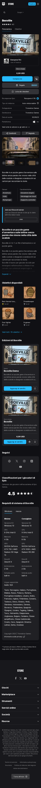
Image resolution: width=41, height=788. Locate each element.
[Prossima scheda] (37, 163)
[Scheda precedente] (3, 163)
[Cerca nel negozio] (4, 12)
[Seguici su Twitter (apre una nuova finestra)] (16, 461)
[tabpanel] (20, 545)
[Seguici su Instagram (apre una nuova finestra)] (24, 461)
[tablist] (20, 511)
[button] (20, 274)
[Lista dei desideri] (35, 388)
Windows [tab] (8, 511)
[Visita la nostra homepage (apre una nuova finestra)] (9, 461)
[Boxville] (20, 405)
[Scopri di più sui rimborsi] (38, 103)
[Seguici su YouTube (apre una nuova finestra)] (20, 467)
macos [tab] (18, 511)
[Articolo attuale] (9, 163)
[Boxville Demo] (20, 355)
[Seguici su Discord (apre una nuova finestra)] (31, 461)
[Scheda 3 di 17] (31, 163)
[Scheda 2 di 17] (20, 163)
